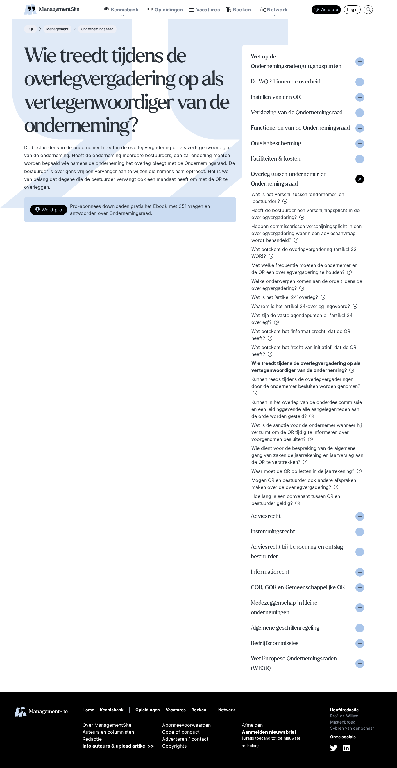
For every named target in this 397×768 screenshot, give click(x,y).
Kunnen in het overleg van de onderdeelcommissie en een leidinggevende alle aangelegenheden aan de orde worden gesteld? (306, 409)
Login (352, 9)
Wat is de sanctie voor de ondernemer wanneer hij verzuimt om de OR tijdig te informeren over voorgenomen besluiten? (306, 432)
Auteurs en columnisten (108, 732)
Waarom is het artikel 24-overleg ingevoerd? (301, 306)
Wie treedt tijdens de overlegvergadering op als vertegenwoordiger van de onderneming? (305, 366)
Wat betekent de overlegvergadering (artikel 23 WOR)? (304, 252)
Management (57, 29)
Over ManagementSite (107, 725)
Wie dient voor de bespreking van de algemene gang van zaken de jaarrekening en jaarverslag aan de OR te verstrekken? (307, 455)
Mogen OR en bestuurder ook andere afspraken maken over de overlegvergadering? (303, 483)
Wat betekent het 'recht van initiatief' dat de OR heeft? (303, 350)
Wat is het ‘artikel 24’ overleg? (285, 297)
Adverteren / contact (185, 739)
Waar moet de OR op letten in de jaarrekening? (303, 471)
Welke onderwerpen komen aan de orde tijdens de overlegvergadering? (306, 284)
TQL (30, 29)
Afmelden (252, 725)
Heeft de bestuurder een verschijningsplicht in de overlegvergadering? (305, 213)
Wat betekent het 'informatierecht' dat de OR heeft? (300, 334)
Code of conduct (181, 732)
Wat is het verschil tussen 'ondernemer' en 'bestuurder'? (297, 197)
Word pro (329, 9)
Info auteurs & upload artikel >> (118, 746)
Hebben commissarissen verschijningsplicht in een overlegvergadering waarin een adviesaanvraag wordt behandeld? (306, 233)
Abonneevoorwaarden (186, 725)
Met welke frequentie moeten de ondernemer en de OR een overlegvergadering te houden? (304, 268)
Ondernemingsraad (97, 29)
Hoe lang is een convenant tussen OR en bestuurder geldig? (295, 499)
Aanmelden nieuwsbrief (269, 732)
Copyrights (174, 746)
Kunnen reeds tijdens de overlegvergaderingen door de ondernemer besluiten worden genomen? (305, 382)
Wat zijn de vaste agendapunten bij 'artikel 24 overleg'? (302, 318)
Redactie (92, 739)
